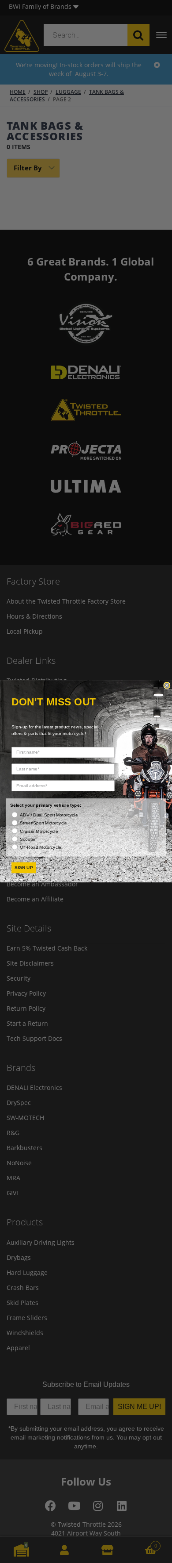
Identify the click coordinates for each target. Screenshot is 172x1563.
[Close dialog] (167, 686)
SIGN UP (24, 868)
